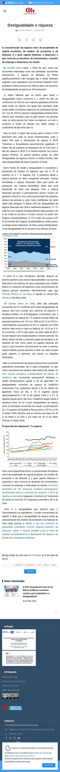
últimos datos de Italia (22, 303)
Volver (30, 571)
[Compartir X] (19, 39)
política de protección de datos (21, 756)
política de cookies (41, 753)
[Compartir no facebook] (26, 39)
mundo (39, 565)
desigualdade (29, 565)
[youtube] (18, 738)
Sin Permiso (34, 555)
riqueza (53, 565)
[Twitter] (10, 738)
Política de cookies (10, 686)
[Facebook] (6, 738)
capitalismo (19, 565)
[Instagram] (14, 738)
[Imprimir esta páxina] (40, 39)
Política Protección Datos (13, 681)
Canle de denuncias (11, 690)
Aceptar (49, 765)
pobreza (46, 565)
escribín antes (14, 68)
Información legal (10, 677)
